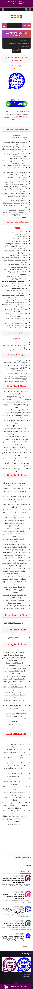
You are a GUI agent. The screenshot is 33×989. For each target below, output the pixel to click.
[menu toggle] (30, 9)
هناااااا (14, 120)
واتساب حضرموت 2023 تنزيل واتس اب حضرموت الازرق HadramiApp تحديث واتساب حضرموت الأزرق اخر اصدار (13, 938)
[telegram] (26, 9)
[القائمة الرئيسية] (4, 25)
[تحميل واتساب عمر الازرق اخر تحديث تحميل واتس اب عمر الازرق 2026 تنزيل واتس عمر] (28, 909)
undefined (25, 26)
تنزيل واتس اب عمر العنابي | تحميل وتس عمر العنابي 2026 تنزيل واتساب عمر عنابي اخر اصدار (13, 880)
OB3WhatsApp (24, 47)
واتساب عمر (27, 973)
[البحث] (3, 9)
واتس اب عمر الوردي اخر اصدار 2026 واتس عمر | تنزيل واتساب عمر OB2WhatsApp (13, 896)
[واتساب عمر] (16, 16)
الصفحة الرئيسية (24, 43)
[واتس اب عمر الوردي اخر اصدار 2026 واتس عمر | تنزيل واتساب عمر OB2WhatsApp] (28, 894)
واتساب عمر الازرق (13, 43)
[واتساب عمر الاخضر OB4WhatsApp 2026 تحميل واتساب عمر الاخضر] (28, 923)
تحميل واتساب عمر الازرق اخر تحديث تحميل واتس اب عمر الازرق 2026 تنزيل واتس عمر (13, 911)
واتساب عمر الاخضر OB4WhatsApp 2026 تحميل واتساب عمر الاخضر (14, 924)
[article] (16, 840)
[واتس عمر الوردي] (15, 986)
